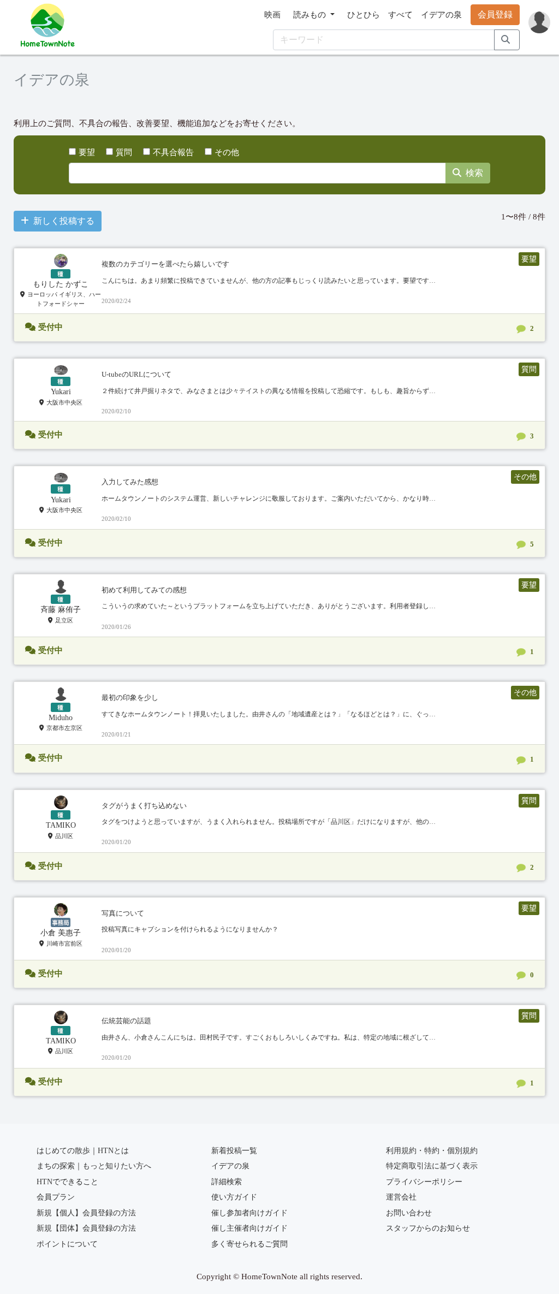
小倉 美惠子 (60, 933)
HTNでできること (67, 1182)
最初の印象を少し (130, 697)
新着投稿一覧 (234, 1151)
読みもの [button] (310, 14)
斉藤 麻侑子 (60, 610)
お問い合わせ (409, 1213)
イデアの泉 (441, 14)
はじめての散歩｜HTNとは (83, 1151)
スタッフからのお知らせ (428, 1228)
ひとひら (363, 14)
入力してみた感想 (130, 482)
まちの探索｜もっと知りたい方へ (94, 1166)
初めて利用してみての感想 (144, 590)
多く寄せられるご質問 (249, 1244)
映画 (272, 14)
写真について (123, 913)
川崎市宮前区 (64, 943)
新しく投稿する (63, 220)
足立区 (64, 620)
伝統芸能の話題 (126, 1021)
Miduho (61, 718)
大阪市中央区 (64, 402)
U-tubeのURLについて (136, 374)
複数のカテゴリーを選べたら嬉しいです (165, 264)
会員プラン (56, 1197)
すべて (400, 14)
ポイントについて (67, 1244)
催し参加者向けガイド (249, 1213)
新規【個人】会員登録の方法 (86, 1213)
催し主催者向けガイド (249, 1228)
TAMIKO (61, 825)
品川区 (64, 836)
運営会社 (401, 1197)
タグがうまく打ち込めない (144, 806)
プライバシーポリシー (424, 1182)
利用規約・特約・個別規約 (432, 1151)
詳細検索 (226, 1182)
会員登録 (495, 14)
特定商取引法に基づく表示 (432, 1166)
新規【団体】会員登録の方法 (86, 1228)
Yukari (61, 392)
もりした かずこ (60, 284)
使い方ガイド (234, 1197)
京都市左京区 (64, 728)
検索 (474, 172)
